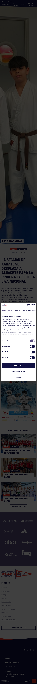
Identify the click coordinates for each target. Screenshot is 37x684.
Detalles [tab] (17, 310)
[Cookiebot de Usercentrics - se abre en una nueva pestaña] (27, 305)
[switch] (32, 346)
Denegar (18, 377)
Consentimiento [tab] (7, 310)
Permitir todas (18, 365)
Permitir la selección (18, 371)
